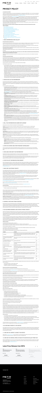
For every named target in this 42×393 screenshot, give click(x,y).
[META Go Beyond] (7, 3)
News (25, 1)
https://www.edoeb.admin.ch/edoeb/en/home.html (10, 182)
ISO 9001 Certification (36, 379)
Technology (16, 3)
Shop (31, 1)
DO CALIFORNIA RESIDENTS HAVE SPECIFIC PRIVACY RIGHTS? (11, 34)
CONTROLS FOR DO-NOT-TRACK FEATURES (9, 33)
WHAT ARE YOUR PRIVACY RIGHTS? (8, 32)
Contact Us (37, 1)
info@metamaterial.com (7, 383)
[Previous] (35, 346)
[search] (38, 3)
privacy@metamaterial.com (22, 15)
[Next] (37, 346)
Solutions (21, 3)
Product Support (35, 382)
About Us (33, 3)
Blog (36, 3)
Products (24, 3)
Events (28, 1)
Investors (28, 3)
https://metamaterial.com (15, 16)
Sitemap (34, 383)
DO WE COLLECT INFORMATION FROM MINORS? (9, 31)
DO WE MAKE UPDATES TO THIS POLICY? (9, 35)
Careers (34, 1)
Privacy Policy (35, 378)
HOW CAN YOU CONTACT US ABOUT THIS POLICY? (10, 36)
